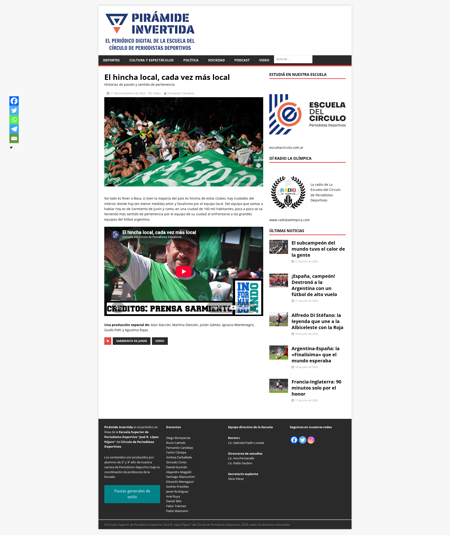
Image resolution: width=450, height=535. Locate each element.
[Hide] (11, 147)
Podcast (242, 60)
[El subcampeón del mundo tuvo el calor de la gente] (278, 251)
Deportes (111, 60)
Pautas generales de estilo (132, 494)
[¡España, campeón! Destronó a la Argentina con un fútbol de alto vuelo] (278, 284)
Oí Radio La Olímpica (290, 158)
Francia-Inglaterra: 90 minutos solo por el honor (316, 388)
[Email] (14, 138)
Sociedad (216, 60)
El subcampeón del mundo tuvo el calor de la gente (318, 249)
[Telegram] (14, 129)
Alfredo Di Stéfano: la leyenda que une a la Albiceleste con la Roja (317, 321)
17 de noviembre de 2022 (128, 93)
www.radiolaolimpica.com (289, 220)
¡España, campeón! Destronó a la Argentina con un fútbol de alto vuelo (314, 285)
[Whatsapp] (14, 119)
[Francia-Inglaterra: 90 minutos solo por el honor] (278, 390)
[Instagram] (311, 440)
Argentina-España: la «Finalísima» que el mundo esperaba (316, 354)
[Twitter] (14, 110)
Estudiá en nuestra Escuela (297, 74)
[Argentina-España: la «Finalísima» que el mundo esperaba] (278, 357)
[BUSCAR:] (293, 59)
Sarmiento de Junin (131, 341)
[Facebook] (14, 101)
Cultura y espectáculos (151, 60)
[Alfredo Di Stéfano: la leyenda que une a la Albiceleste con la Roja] (278, 323)
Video (264, 60)
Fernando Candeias (180, 93)
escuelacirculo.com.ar (286, 147)
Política (191, 60)
